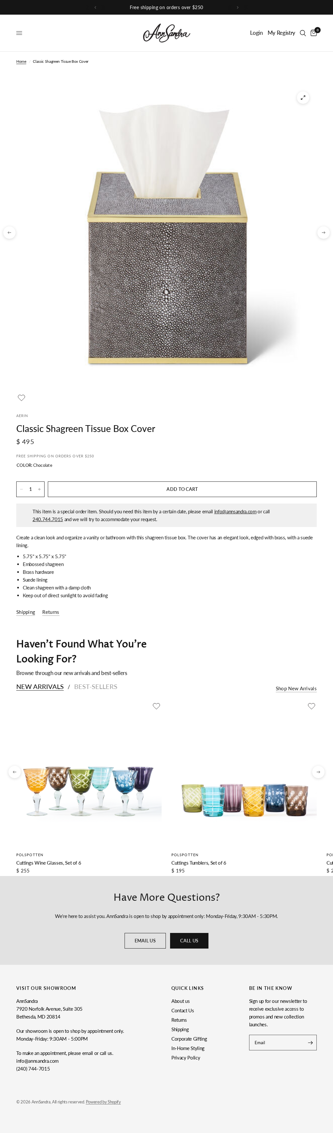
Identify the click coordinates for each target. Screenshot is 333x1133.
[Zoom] (303, 97)
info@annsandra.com (235, 511)
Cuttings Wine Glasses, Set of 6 (48, 863)
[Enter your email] (310, 1042)
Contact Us (182, 1010)
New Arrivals (40, 686)
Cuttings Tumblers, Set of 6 (198, 863)
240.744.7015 (48, 519)
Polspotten (29, 855)
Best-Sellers (95, 686)
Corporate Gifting (189, 1039)
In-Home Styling (188, 1048)
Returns (179, 1020)
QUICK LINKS (187, 988)
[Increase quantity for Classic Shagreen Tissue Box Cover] (39, 489)
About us (180, 1001)
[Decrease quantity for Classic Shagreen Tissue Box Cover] (21, 489)
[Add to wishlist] (21, 398)
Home (21, 61)
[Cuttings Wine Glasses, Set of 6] (89, 773)
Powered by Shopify (103, 1101)
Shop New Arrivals (296, 688)
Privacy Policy (185, 1057)
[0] (312, 33)
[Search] (303, 33)
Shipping (180, 1029)
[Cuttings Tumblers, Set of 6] (244, 773)
